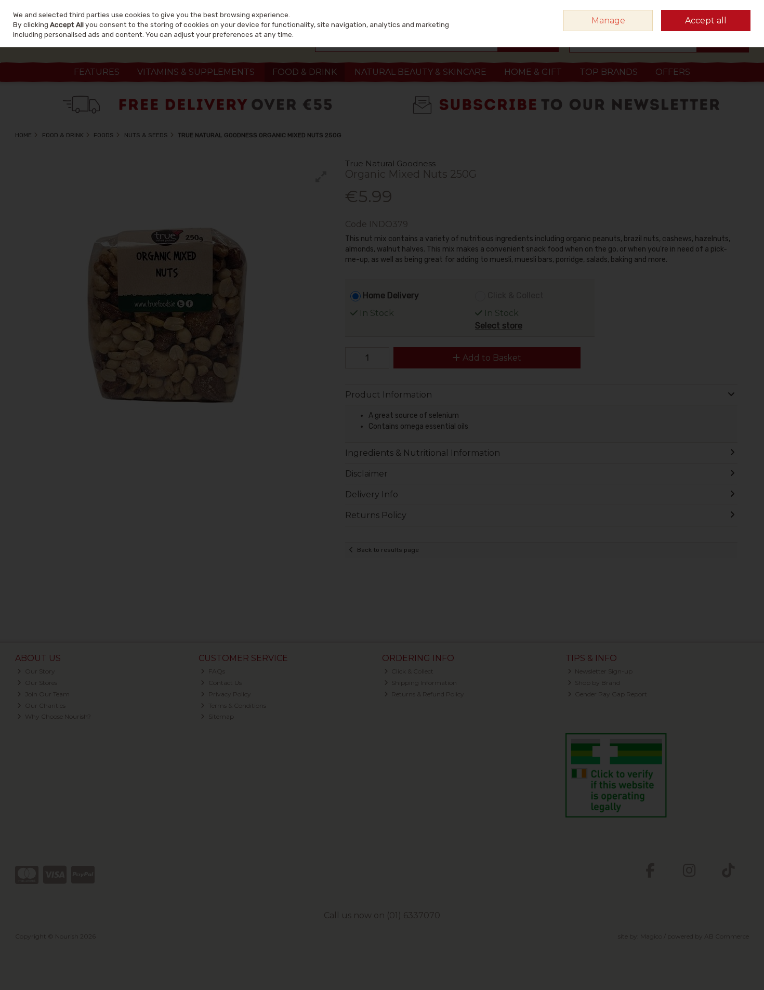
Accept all (706, 20)
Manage (608, 20)
